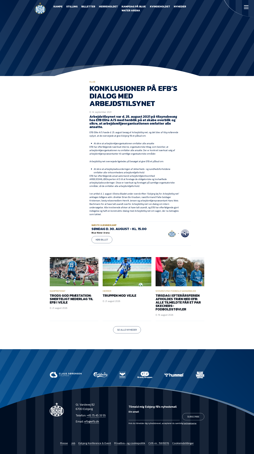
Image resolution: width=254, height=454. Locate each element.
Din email (134, 411)
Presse (64, 443)
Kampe (58, 6)
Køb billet (102, 239)
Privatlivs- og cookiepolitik (129, 443)
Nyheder (180, 6)
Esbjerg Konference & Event (94, 443)
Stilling (72, 6)
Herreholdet (108, 6)
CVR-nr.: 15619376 (158, 443)
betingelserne (190, 423)
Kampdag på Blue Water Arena (134, 8)
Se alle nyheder (127, 330)
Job (73, 443)
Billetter (88, 6)
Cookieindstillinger (183, 443)
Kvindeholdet (160, 6)
